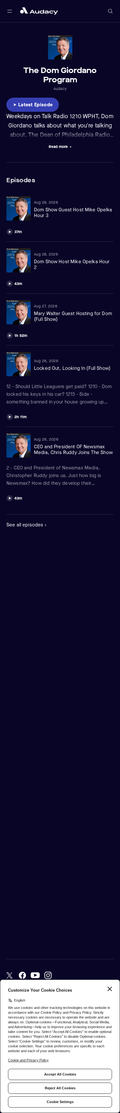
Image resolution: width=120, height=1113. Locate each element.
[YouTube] (35, 975)
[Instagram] (48, 975)
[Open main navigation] (9, 11)
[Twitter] (9, 975)
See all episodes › (26, 525)
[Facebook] (22, 975)
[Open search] (110, 11)
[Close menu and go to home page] (39, 11)
